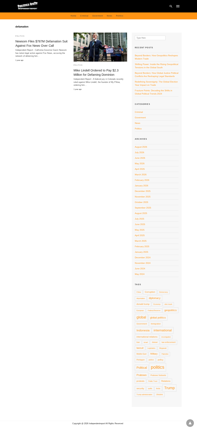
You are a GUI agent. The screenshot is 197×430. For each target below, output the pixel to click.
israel (146, 342)
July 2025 (139, 219)
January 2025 (141, 252)
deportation (141, 298)
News (109, 16)
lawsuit (140, 348)
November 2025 (143, 196)
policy (160, 359)
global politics (158, 317)
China (139, 292)
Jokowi (155, 342)
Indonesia (143, 330)
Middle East (141, 354)
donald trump (143, 304)
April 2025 (140, 235)
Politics (119, 16)
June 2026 (140, 158)
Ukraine (159, 394)
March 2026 (141, 174)
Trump (169, 388)
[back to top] (190, 423)
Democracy (163, 292)
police (151, 360)
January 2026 (141, 185)
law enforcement (168, 342)
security (140, 388)
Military (154, 353)
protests (140, 381)
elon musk (168, 304)
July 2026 (139, 152)
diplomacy (155, 298)
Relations (165, 381)
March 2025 (141, 241)
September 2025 (143, 207)
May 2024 (140, 274)
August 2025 (141, 213)
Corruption (150, 292)
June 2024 (140, 268)
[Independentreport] (27, 6)
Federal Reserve (154, 310)
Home (73, 16)
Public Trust (152, 381)
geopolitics (170, 310)
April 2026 (140, 169)
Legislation (151, 348)
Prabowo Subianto (158, 375)
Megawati (162, 348)
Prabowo (142, 375)
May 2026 (140, 163)
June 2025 (140, 224)
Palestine (165, 354)
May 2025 (140, 230)
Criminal (84, 16)
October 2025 (141, 202)
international (163, 330)
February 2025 (142, 246)
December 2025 (143, 191)
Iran (138, 342)
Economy (157, 304)
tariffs (150, 388)
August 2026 (141, 147)
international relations (147, 337)
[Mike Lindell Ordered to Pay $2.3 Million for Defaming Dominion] (100, 47)
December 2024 (143, 257)
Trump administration (144, 394)
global (141, 317)
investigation (166, 337)
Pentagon (141, 360)
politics (157, 367)
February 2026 (142, 180)
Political (142, 367)
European (140, 310)
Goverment (97, 16)
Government (142, 324)
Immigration (156, 324)
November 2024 (143, 263)
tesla (158, 388)
